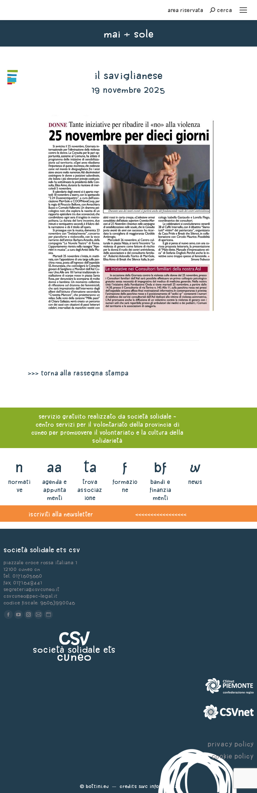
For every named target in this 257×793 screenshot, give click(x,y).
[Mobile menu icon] (243, 10)
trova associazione (89, 490)
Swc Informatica (158, 786)
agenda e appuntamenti (54, 490)
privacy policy (230, 744)
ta (89, 467)
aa (54, 467)
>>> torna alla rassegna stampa (78, 373)
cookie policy (232, 756)
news (195, 482)
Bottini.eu (97, 786)
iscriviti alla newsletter (60, 514)
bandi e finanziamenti (160, 490)
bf (160, 467)
